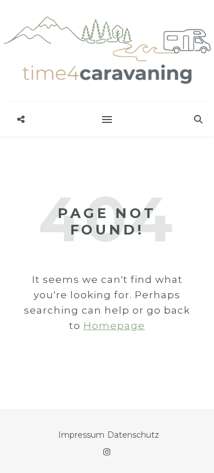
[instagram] (106, 452)
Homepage (114, 325)
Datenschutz (133, 435)
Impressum (81, 435)
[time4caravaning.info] (107, 51)
